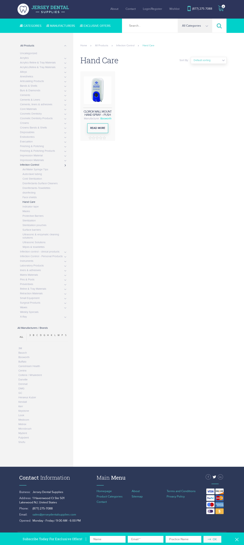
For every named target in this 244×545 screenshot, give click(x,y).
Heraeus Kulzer (27, 397)
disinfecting (29, 192)
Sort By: (184, 60)
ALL (21, 336)
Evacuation (26, 141)
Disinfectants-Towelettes (36, 188)
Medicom (23, 419)
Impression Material (31, 155)
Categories (32, 26)
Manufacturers (62, 26)
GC (20, 393)
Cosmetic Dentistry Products (36, 118)
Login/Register (152, 9)
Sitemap (137, 496)
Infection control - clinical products (39, 251)
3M (20, 348)
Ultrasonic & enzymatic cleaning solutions (41, 236)
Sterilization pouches (34, 225)
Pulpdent (23, 437)
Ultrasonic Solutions (34, 242)
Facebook (208, 477)
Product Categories (110, 496)
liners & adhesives (30, 270)
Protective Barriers (33, 215)
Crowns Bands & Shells (33, 127)
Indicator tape (31, 206)
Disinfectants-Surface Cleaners (40, 183)
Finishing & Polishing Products (37, 150)
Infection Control (29, 164)
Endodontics (27, 136)
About (114, 9)
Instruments (26, 260)
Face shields (30, 197)
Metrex (22, 424)
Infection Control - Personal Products (41, 256)
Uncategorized (28, 53)
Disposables (27, 132)
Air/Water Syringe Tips (35, 169)
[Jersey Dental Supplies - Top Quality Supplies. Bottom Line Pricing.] (43, 9)
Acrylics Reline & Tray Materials (38, 62)
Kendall (22, 401)
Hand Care (29, 202)
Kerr (20, 406)
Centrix (22, 370)
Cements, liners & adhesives (36, 104)
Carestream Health (29, 366)
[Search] (219, 26)
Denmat (23, 384)
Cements (25, 95)
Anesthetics (26, 76)
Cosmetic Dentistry (31, 113)
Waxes (23, 307)
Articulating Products (32, 81)
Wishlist (174, 9)
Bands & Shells (28, 85)
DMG (21, 388)
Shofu (21, 442)
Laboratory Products (32, 265)
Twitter (214, 477)
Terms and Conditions (181, 491)
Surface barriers (32, 229)
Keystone (23, 410)
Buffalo (22, 361)
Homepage (104, 491)
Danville (23, 379)
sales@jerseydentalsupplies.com (54, 514)
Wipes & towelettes (34, 247)
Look (21, 415)
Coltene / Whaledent (30, 375)
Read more (97, 128)
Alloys (23, 71)
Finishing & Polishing (32, 146)
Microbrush (24, 428)
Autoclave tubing (32, 174)
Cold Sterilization (32, 178)
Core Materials (28, 109)
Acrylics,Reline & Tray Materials (38, 67)
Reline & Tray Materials (33, 288)
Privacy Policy (176, 496)
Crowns (24, 123)
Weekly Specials (29, 312)
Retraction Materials (31, 293)
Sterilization (29, 220)
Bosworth (105, 118)
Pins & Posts (27, 279)
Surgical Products (30, 302)
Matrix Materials (29, 274)
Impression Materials (32, 160)
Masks (26, 211)
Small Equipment (29, 298)
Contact (131, 9)
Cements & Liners (30, 99)
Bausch (22, 352)
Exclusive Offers (97, 26)
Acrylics (24, 58)
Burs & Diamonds (30, 90)
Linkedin (220, 477)
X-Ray (23, 316)
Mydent (22, 433)
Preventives (26, 284)
